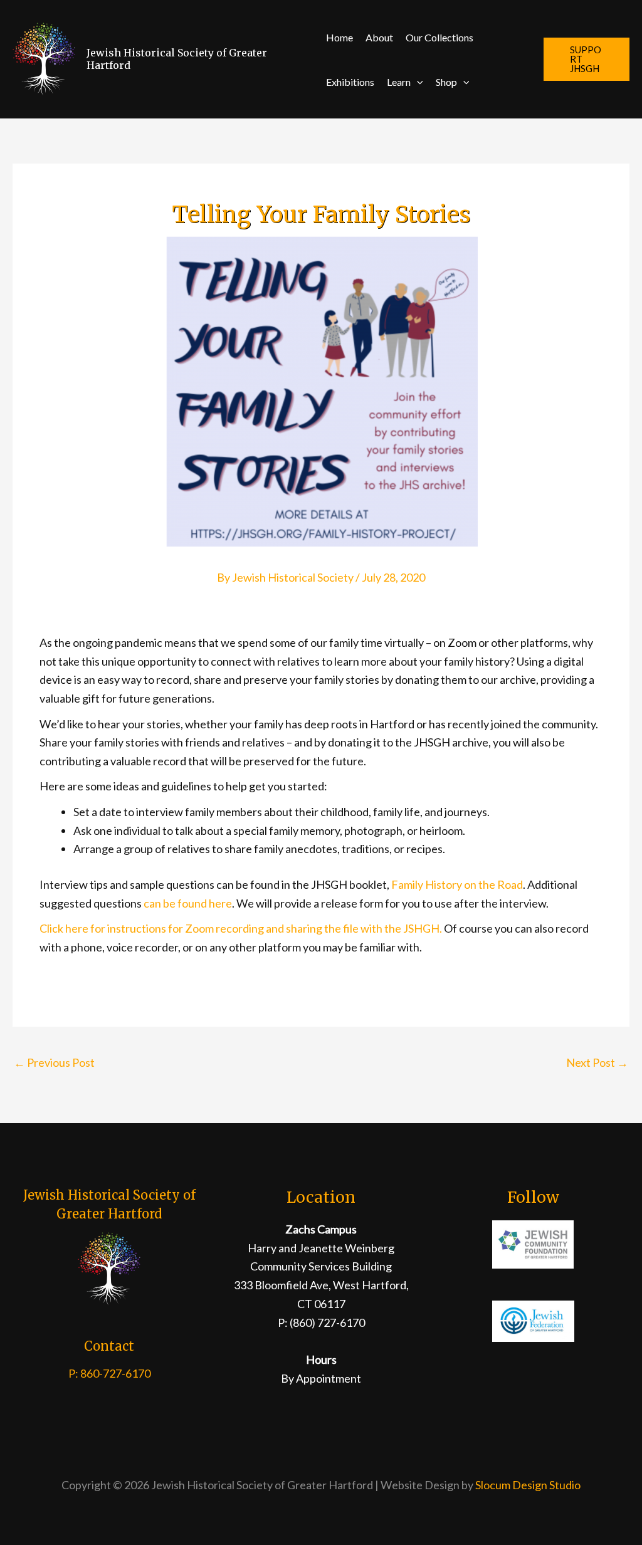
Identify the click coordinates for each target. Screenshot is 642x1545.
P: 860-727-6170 (109, 1373)
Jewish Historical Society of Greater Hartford (177, 58)
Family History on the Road (457, 884)
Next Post (597, 1062)
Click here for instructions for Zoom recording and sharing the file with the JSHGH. (240, 928)
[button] (417, 82)
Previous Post (54, 1062)
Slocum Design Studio (528, 1485)
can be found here (188, 903)
